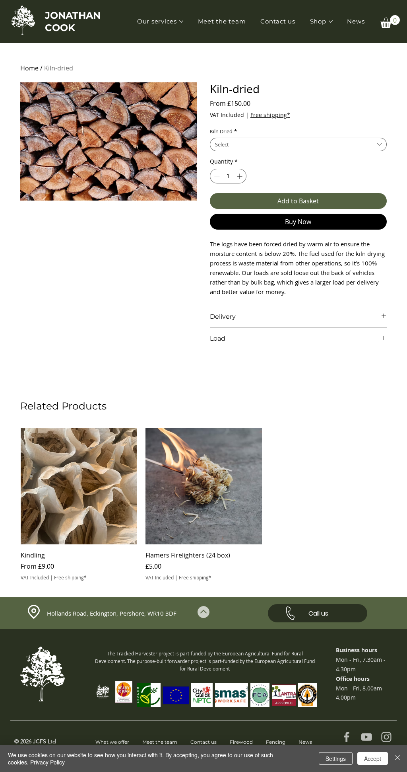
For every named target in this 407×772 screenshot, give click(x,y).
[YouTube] (366, 737)
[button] (390, 21)
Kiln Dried (223, 131)
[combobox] (298, 144)
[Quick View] (79, 486)
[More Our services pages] (181, 21)
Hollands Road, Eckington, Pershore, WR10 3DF (111, 613)
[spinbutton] (228, 176)
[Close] (397, 758)
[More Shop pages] (331, 21)
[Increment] (240, 176)
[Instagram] (386, 737)
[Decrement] (216, 176)
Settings (336, 758)
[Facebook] (346, 737)
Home (29, 68)
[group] (203, 504)
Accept (372, 758)
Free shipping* (270, 115)
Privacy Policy (47, 762)
